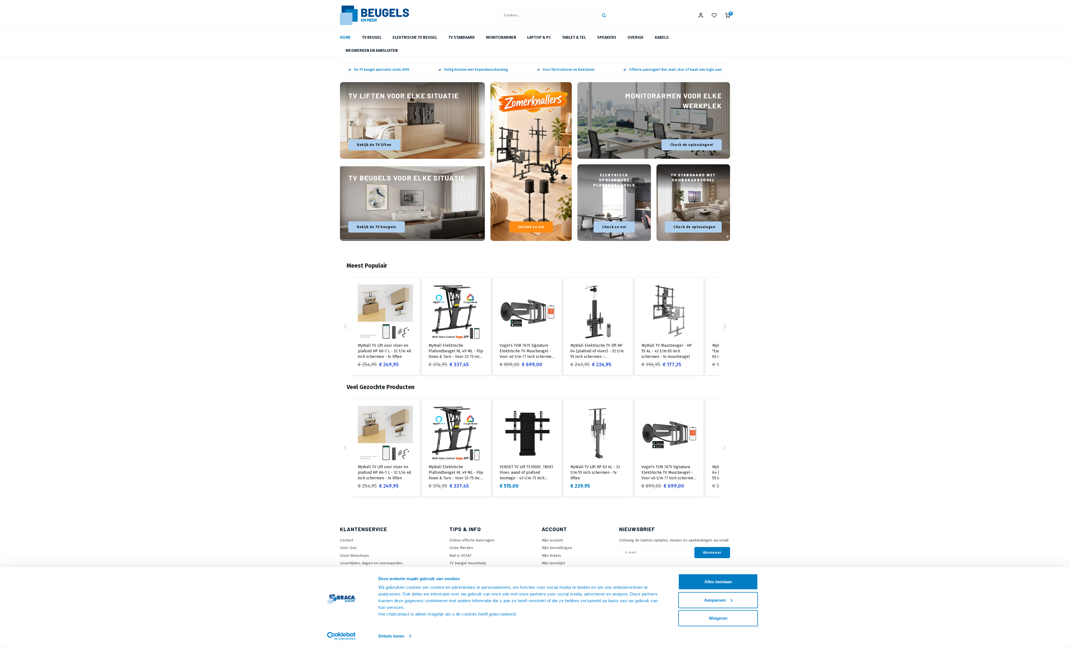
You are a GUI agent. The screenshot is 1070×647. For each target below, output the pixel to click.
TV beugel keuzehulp (467, 563)
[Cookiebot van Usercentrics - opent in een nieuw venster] (341, 636)
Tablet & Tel (574, 37)
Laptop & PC (539, 37)
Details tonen (391, 636)
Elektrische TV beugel (415, 37)
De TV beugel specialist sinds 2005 (381, 70)
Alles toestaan (718, 581)
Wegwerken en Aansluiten (372, 50)
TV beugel (371, 37)
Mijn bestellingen (557, 547)
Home (345, 37)
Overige (636, 37)
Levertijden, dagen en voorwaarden (371, 563)
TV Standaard (461, 37)
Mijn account (552, 540)
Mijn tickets (551, 555)
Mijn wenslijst (553, 563)
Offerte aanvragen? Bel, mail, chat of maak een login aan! (675, 70)
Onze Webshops (354, 555)
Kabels (662, 37)
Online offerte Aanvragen (471, 540)
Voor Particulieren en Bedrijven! (568, 70)
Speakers (606, 37)
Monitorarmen (501, 37)
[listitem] (385, 326)
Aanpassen (715, 599)
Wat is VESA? (460, 555)
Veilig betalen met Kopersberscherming (476, 70)
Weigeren (718, 618)
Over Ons (348, 547)
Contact (346, 540)
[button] (345, 326)
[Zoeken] (603, 15)
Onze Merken (461, 547)
